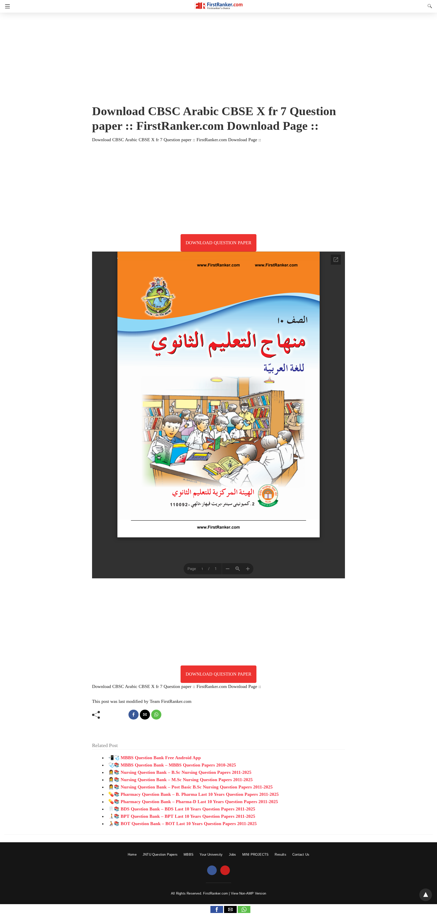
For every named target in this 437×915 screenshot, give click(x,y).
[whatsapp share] (156, 715)
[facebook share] (133, 715)
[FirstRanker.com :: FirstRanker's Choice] (218, 3)
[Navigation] (6, 6)
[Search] (428, 6)
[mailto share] (145, 715)
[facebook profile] (212, 871)
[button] (216, 909)
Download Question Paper (218, 242)
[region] (218, 56)
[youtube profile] (225, 871)
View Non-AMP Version (248, 893)
